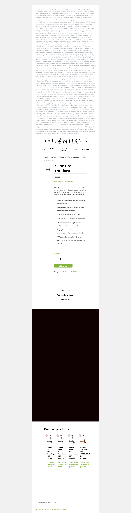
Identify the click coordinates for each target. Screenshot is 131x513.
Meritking (83, 41)
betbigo (85, 111)
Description (65, 290)
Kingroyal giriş (80, 56)
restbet (66, 133)
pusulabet (82, 32)
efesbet (54, 9)
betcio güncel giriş (49, 45)
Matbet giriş (50, 11)
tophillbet (56, 109)
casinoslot (73, 122)
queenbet (51, 116)
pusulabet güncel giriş (57, 72)
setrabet (88, 32)
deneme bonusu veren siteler (75, 24)
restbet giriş (48, 98)
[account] (81, 141)
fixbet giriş (71, 22)
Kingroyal (80, 48)
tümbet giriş (47, 124)
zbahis (42, 67)
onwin (46, 35)
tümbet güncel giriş (40, 94)
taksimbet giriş (47, 92)
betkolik (49, 85)
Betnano (38, 89)
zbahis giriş (58, 37)
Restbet (72, 11)
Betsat (78, 41)
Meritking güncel (75, 19)
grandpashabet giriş (80, 52)
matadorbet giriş (39, 105)
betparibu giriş (40, 68)
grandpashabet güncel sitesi (77, 128)
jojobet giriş (68, 9)
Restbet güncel (58, 126)
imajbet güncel (86, 72)
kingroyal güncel (49, 48)
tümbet (61, 133)
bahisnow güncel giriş (72, 76)
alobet (61, 70)
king (45, 11)
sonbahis (81, 76)
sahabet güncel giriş (40, 26)
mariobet (92, 72)
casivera (58, 87)
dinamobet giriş (80, 63)
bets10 (64, 76)
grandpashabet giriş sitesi (83, 109)
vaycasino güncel (78, 30)
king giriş (46, 80)
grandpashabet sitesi (87, 122)
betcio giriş (38, 30)
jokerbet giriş (45, 32)
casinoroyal (60, 59)
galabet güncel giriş (48, 61)
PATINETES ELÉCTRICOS (60, 157)
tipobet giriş (81, 68)
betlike (77, 54)
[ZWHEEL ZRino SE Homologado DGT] (71, 439)
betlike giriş (92, 85)
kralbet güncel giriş (41, 85)
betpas (73, 15)
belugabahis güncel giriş (69, 78)
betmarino (56, 13)
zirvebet (42, 13)
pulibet (82, 54)
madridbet (51, 65)
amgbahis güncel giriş (65, 15)
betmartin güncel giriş (47, 96)
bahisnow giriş (84, 80)
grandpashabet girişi (64, 43)
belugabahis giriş (72, 92)
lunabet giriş (90, 39)
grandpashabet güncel (77, 61)
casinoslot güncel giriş (81, 26)
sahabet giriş (56, 68)
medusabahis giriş (49, 57)
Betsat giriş (49, 113)
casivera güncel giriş (41, 63)
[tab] (65, 290)
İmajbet (71, 98)
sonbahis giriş (78, 35)
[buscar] (76, 141)
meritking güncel (39, 9)
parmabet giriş (50, 37)
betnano (92, 11)
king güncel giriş (50, 39)
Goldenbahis (38, 72)
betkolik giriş (77, 72)
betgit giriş (91, 54)
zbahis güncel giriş (82, 17)
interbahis (38, 59)
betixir (82, 19)
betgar (87, 59)
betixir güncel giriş (43, 116)
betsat (37, 13)
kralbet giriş (65, 63)
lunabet (77, 22)
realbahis (49, 26)
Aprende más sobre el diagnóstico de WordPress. (50, 509)
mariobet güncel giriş (52, 15)
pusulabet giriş (89, 33)
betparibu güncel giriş (70, 17)
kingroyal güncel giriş (50, 76)
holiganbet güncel (56, 33)
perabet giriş (91, 89)
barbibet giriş (90, 98)
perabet (72, 35)
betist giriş (89, 52)
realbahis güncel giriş (55, 32)
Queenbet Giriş (88, 48)
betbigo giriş (57, 105)
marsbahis (79, 15)
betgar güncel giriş (62, 26)
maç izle (41, 45)
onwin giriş (74, 68)
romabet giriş (65, 129)
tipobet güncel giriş (66, 113)
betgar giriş (39, 70)
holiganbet (51, 24)
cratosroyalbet (66, 32)
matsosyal (67, 70)
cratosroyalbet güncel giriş (77, 43)
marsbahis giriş (61, 9)
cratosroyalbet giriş (85, 22)
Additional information (65, 295)
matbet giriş (43, 15)
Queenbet (73, 111)
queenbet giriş (76, 126)
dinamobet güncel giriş (73, 131)
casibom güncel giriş (55, 50)
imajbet (57, 80)
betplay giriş (78, 50)
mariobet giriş (66, 19)
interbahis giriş (58, 45)
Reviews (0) (65, 299)
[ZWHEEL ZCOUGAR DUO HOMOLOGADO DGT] (83, 439)
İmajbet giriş (92, 67)
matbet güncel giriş (85, 65)
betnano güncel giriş (90, 87)
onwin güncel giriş (59, 96)
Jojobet (37, 52)
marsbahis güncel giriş (73, 115)
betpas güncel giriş (66, 87)
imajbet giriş (52, 35)
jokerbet (56, 41)
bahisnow (72, 45)
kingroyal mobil (48, 129)
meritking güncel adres (60, 24)
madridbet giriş (70, 13)
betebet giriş (39, 74)
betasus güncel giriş (64, 81)
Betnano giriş (38, 17)
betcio (49, 33)
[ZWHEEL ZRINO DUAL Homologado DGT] (49, 439)
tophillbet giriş (48, 13)
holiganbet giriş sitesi (89, 61)
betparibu (44, 81)
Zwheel (76, 157)
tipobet (68, 11)
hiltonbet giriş (48, 133)
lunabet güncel (50, 46)
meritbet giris (78, 11)
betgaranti (65, 65)
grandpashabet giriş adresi (54, 63)
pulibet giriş (81, 28)
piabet (67, 116)
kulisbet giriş (87, 30)
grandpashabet (46, 59)
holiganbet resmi (39, 48)
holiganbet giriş (58, 19)
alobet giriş (85, 15)
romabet (87, 124)
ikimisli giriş (42, 39)
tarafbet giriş (38, 115)
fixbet (71, 30)
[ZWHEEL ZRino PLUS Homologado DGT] (60, 439)
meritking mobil (71, 104)
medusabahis (74, 57)
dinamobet (92, 68)
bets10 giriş (63, 13)
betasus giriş (77, 83)
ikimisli (87, 68)
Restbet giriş (38, 107)
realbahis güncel (54, 22)
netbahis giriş (67, 39)
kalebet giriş (42, 46)
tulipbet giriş (38, 54)
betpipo (69, 41)
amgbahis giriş (87, 35)
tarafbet (91, 15)
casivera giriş (82, 100)
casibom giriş (38, 61)
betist (60, 54)
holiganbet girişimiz (60, 11)
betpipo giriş (39, 111)
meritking (74, 9)
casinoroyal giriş (39, 35)
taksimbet (81, 9)
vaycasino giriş (73, 28)
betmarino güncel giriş (60, 89)
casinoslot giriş (50, 41)
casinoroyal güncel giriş (49, 17)
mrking (66, 21)
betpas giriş (66, 45)
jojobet (93, 32)
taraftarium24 (60, 21)
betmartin (87, 76)
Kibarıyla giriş (69, 83)
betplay (51, 70)
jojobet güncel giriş (52, 104)
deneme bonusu (89, 19)
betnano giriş (90, 41)
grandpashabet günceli (47, 128)
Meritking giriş (39, 57)
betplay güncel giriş (67, 33)
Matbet (55, 26)
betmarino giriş (63, 22)
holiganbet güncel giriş (87, 104)
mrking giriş (38, 22)
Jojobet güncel (84, 116)
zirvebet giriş (87, 118)
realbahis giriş (73, 21)
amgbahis (67, 107)
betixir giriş (45, 109)
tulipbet (93, 118)
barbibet (80, 118)
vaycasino (48, 9)
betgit (43, 30)
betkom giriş (75, 39)
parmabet (56, 70)
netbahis (62, 68)
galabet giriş (63, 41)
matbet (73, 56)
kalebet (37, 33)
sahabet (73, 37)
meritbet (42, 76)
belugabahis (83, 91)
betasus (57, 48)
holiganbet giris (65, 105)
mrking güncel (70, 89)
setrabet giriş (43, 19)
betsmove (64, 124)
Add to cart (63, 266)
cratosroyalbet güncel (52, 30)
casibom (37, 43)
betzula (51, 54)
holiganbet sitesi (88, 24)
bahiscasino (84, 83)
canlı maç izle (43, 28)
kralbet (47, 50)
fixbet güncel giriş (80, 37)
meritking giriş (80, 45)
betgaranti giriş (73, 120)
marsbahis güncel (40, 21)
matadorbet (59, 35)
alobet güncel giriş (51, 94)
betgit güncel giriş (69, 52)
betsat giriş (87, 9)
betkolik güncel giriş (46, 83)
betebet (82, 33)
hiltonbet (73, 81)
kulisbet (59, 76)
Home (46, 157)
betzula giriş (78, 13)
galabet (37, 37)
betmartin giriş (56, 56)
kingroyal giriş (87, 21)
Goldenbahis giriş (40, 41)
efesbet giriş (60, 17)
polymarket (68, 96)
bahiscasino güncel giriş (66, 118)
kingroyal (59, 28)
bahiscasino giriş (67, 126)
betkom (37, 50)
